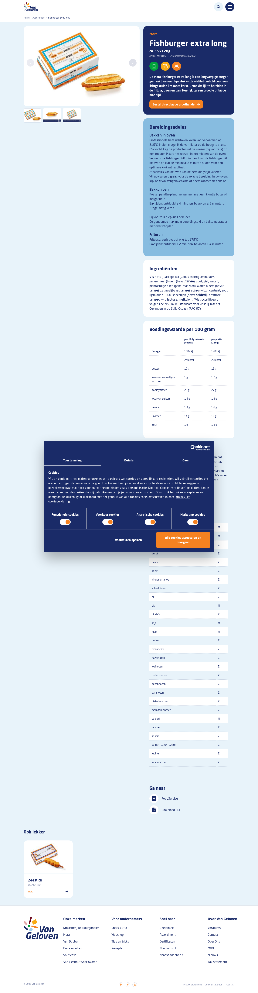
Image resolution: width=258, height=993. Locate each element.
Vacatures (214, 928)
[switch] (107, 522)
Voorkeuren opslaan (128, 540)
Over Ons (214, 941)
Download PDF (171, 810)
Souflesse (69, 955)
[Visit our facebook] (128, 984)
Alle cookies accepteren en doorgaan (183, 540)
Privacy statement (192, 984)
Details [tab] (129, 460)
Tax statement (217, 962)
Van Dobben (71, 941)
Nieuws (213, 955)
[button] (133, 63)
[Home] (32, 6)
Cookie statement (214, 984)
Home (27, 17)
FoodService (169, 798)
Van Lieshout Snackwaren (80, 962)
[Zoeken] (218, 6)
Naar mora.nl (168, 948)
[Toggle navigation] (229, 6)
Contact (213, 935)
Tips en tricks (120, 941)
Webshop (117, 935)
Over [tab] (185, 460)
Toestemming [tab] (72, 460)
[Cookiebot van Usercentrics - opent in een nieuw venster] (193, 448)
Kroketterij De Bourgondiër (81, 928)
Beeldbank (167, 928)
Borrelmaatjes (72, 948)
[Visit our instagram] (134, 984)
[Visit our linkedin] (121, 984)
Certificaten (167, 941)
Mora (153, 34)
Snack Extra (119, 928)
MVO (211, 948)
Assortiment (38, 17)
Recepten (117, 948)
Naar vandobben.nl (172, 955)
